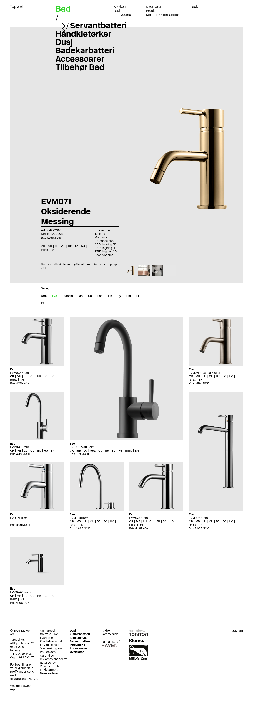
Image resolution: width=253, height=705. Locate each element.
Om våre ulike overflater (49, 635)
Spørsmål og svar (52, 648)
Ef (42, 303)
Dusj (64, 42)
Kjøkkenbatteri (80, 634)
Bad (117, 11)
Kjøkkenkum (78, 638)
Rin (128, 296)
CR (12, 376)
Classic (68, 296)
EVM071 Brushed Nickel (204, 372)
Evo (54, 296)
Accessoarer (80, 59)
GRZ (93, 450)
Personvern (48, 652)
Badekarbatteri (85, 50)
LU (26, 376)
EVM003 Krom (79, 518)
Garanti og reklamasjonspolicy (53, 657)
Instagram (236, 630)
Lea (99, 296)
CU (32, 376)
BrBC (13, 380)
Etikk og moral (49, 669)
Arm (44, 296)
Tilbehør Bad (80, 67)
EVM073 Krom (138, 518)
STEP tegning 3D (106, 251)
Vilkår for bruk (49, 666)
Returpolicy (48, 662)
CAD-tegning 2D (105, 244)
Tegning (100, 233)
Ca (90, 296)
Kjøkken (120, 7)
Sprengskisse (104, 241)
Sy (119, 296)
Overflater (154, 7)
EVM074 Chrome (21, 592)
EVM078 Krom (19, 447)
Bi (137, 296)
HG (52, 376)
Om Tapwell (48, 630)
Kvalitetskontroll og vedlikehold (51, 643)
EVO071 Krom (19, 518)
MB (19, 376)
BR (39, 376)
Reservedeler (104, 255)
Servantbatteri (98, 25)
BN (22, 380)
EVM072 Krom (19, 372)
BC (46, 376)
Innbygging (122, 15)
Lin (110, 296)
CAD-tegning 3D (105, 248)
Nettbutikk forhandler (162, 15)
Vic (80, 296)
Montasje (101, 237)
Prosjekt (152, 11)
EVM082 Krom (198, 518)
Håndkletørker (83, 34)
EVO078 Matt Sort (82, 447)
